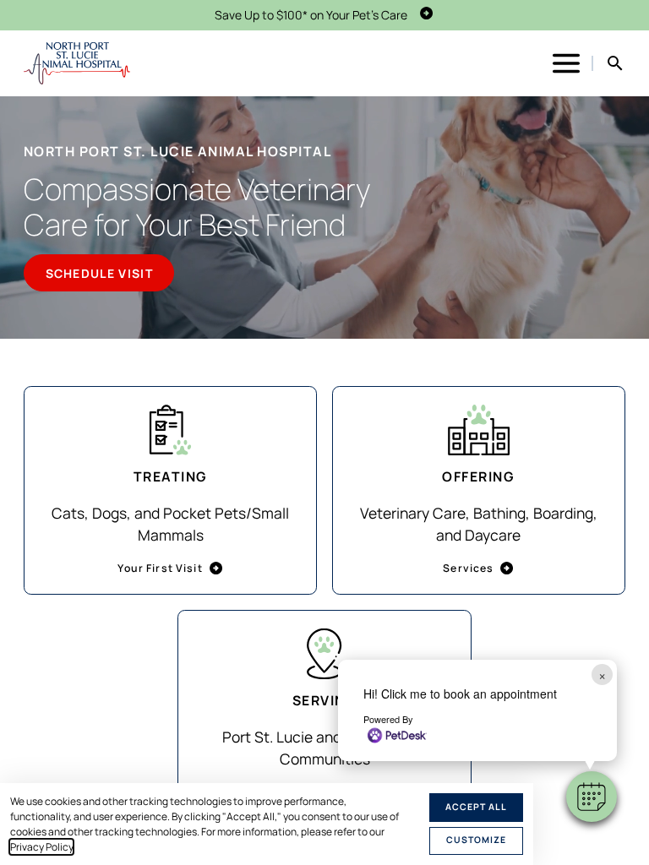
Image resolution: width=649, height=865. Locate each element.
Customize (476, 840)
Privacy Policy (41, 847)
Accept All (476, 807)
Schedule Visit (99, 273)
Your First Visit (159, 568)
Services (468, 568)
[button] (591, 796)
